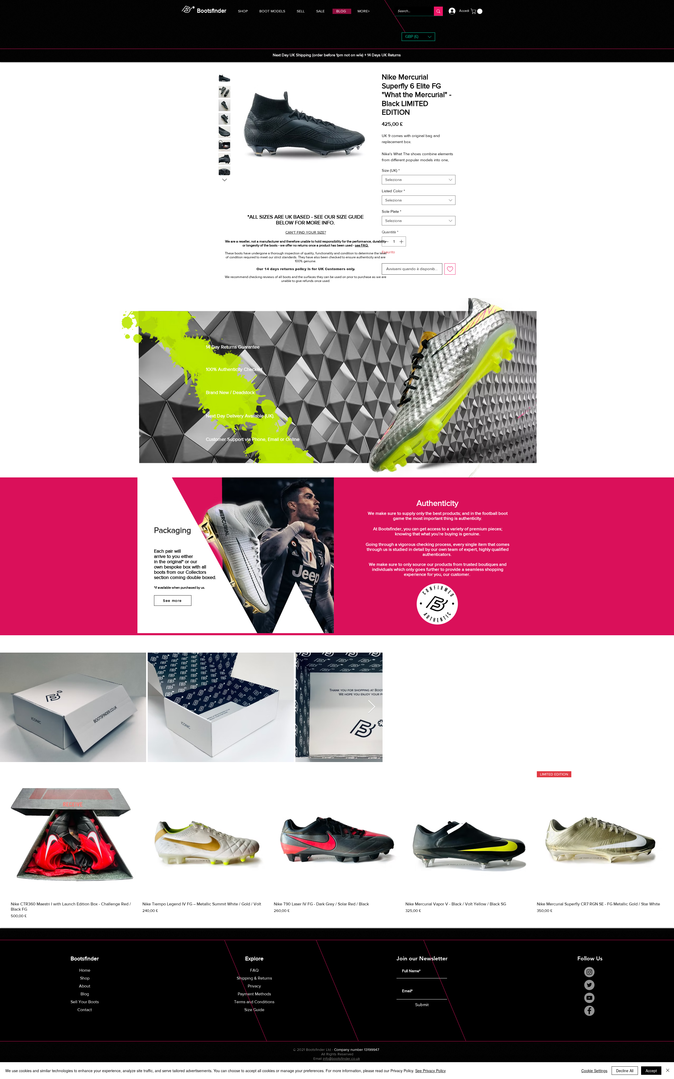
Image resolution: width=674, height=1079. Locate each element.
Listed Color (393, 191)
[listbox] (418, 36)
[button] (272, 10)
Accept (651, 1070)
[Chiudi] (668, 1070)
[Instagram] (589, 972)
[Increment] (401, 241)
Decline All (624, 1070)
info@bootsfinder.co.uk (341, 1058)
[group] (337, 845)
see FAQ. (362, 245)
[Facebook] (589, 1011)
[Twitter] (589, 985)
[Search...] (438, 11)
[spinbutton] (394, 241)
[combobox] (418, 179)
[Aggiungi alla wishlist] (450, 269)
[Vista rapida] (74, 834)
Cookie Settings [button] (594, 1070)
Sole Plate (391, 211)
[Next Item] (371, 707)
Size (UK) (391, 170)
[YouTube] (589, 998)
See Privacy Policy (430, 1070)
